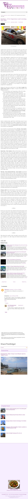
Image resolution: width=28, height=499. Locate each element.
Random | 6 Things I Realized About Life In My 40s (15, 266)
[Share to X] (3, 240)
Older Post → (24, 281)
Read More (25, 249)
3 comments (20, 22)
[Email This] (1, 240)
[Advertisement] (14, 390)
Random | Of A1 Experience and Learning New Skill (13, 19)
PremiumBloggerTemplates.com (14, 496)
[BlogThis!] (2, 240)
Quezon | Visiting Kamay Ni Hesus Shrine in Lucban (15, 414)
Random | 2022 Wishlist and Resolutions (14, 259)
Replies (6, 303)
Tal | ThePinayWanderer (12, 305)
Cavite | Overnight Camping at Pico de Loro (14, 433)
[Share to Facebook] (5, 240)
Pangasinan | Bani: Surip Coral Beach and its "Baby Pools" (13, 354)
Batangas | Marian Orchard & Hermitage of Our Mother (16, 420)
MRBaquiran (6, 289)
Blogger (24, 494)
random (8, 15)
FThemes (10, 495)
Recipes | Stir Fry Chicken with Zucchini (14, 490)
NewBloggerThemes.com (14, 497)
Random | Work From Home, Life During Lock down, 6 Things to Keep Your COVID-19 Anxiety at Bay (16, 273)
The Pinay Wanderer (14, 494)
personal (5, 15)
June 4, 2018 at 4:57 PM (13, 295)
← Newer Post (3, 281)
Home (2, 15)
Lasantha (20, 495)
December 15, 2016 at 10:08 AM (15, 289)
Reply (5, 292)
